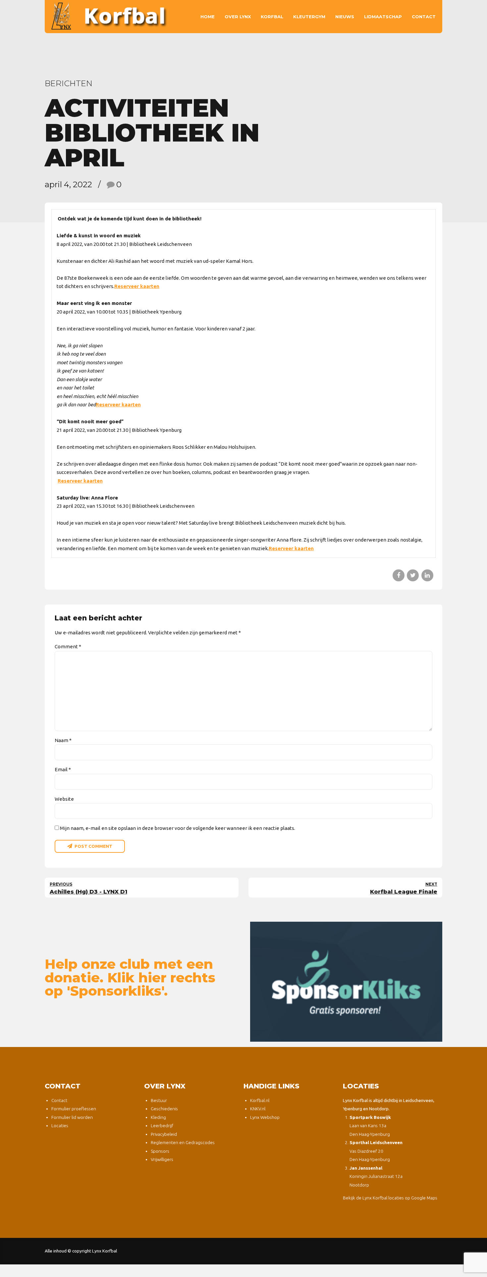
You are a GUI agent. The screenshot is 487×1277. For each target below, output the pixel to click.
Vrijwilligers (162, 1159)
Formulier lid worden (72, 1117)
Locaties (59, 1125)
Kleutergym (309, 16)
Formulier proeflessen (73, 1108)
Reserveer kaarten (136, 286)
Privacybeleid (164, 1134)
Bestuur (159, 1100)
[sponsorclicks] (346, 981)
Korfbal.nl (259, 1100)
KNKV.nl (257, 1108)
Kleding (158, 1117)
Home (207, 16)
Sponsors (160, 1151)
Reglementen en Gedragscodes (183, 1142)
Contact (424, 16)
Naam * (63, 740)
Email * (63, 769)
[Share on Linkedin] (427, 575)
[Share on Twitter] (413, 575)
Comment (68, 646)
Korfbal (272, 16)
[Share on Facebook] (399, 575)
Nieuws (344, 16)
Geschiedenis (164, 1108)
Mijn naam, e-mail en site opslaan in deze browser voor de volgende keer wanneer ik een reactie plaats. (177, 828)
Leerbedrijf (162, 1125)
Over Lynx (238, 16)
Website (64, 799)
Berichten (68, 83)
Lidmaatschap (383, 16)
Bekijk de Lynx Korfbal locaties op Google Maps (390, 1197)
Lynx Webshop (265, 1117)
